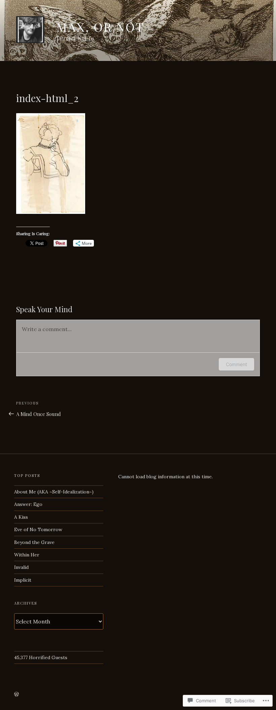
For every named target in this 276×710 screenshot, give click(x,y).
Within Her (26, 555)
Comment (236, 364)
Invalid (21, 567)
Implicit (22, 580)
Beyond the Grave (34, 542)
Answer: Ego (28, 504)
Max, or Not (100, 27)
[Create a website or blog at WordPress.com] (16, 694)
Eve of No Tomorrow (38, 529)
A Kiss (21, 517)
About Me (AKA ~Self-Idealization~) (54, 492)
